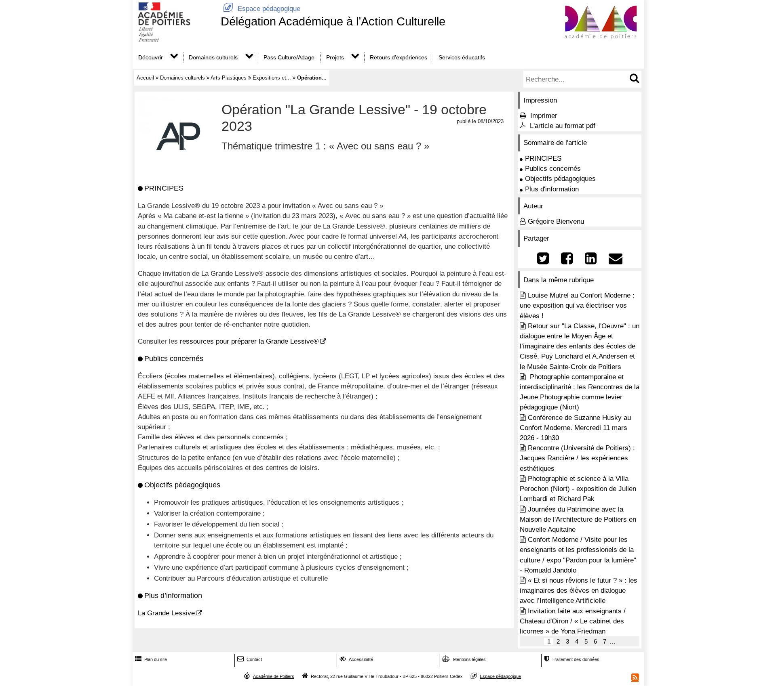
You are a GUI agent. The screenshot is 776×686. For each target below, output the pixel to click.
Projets (335, 57)
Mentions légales (464, 659)
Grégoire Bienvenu (556, 221)
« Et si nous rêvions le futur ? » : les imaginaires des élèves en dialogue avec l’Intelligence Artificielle (578, 590)
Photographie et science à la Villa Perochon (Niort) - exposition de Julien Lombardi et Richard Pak (578, 489)
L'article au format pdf (562, 126)
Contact (249, 659)
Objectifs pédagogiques (560, 179)
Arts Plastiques (229, 78)
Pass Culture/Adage (289, 57)
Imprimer (543, 116)
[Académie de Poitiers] (175, 39)
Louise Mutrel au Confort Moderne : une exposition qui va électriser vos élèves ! (577, 305)
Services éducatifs (462, 57)
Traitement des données (571, 659)
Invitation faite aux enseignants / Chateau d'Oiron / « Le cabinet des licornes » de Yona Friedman (573, 621)
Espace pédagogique (261, 9)
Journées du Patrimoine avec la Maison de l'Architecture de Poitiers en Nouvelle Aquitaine (578, 519)
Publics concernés (553, 168)
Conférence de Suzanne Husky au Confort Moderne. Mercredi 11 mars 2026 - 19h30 (575, 428)
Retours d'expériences (398, 57)
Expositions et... (272, 78)
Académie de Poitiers (273, 676)
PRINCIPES (543, 158)
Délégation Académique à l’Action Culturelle (333, 21)
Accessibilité (356, 659)
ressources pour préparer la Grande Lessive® (249, 341)
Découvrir (150, 57)
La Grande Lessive (166, 613)
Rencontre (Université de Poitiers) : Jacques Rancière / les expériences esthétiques (577, 458)
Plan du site (151, 659)
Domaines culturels (213, 57)
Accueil (145, 78)
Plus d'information (552, 189)
